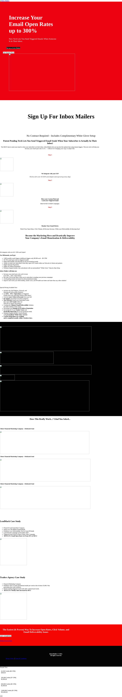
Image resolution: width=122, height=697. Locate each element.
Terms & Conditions (20, 658)
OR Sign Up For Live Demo (6, 640)
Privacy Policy (10, 658)
